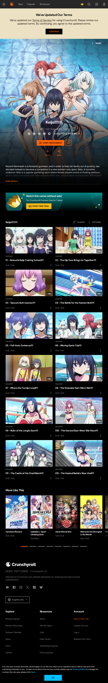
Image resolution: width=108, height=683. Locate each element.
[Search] (89, 4)
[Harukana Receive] (17, 516)
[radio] (29, 134)
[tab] (24, 546)
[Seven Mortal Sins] (66, 516)
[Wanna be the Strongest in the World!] (91, 517)
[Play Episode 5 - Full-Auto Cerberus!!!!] (29, 332)
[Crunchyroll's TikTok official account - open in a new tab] (34, 587)
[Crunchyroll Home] (21, 564)
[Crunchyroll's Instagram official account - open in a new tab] (20, 587)
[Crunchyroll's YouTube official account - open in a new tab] (7, 587)
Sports (66, 129)
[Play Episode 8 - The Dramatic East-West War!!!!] (78, 375)
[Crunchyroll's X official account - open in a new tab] (27, 587)
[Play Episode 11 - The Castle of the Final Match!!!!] (29, 460)
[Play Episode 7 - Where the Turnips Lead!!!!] (29, 375)
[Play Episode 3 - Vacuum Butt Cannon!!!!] (29, 289)
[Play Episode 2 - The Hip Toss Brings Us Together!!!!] (78, 247)
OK (53, 678)
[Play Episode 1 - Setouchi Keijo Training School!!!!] (29, 247)
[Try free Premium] (82, 4)
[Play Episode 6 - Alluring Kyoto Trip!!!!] (78, 332)
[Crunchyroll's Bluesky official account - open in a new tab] (41, 587)
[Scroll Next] (105, 521)
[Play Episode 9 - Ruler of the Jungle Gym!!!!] (29, 417)
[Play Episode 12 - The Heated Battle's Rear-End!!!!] (78, 460)
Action (59, 129)
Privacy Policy (79, 669)
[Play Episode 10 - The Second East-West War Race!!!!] (78, 417)
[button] (4, 4)
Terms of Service (42, 20)
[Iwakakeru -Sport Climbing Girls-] (42, 517)
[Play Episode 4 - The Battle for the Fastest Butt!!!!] (78, 289)
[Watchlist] (96, 4)
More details (12, 181)
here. (33, 672)
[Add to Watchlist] (68, 143)
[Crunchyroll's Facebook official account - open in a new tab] (14, 587)
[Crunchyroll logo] (12, 4)
